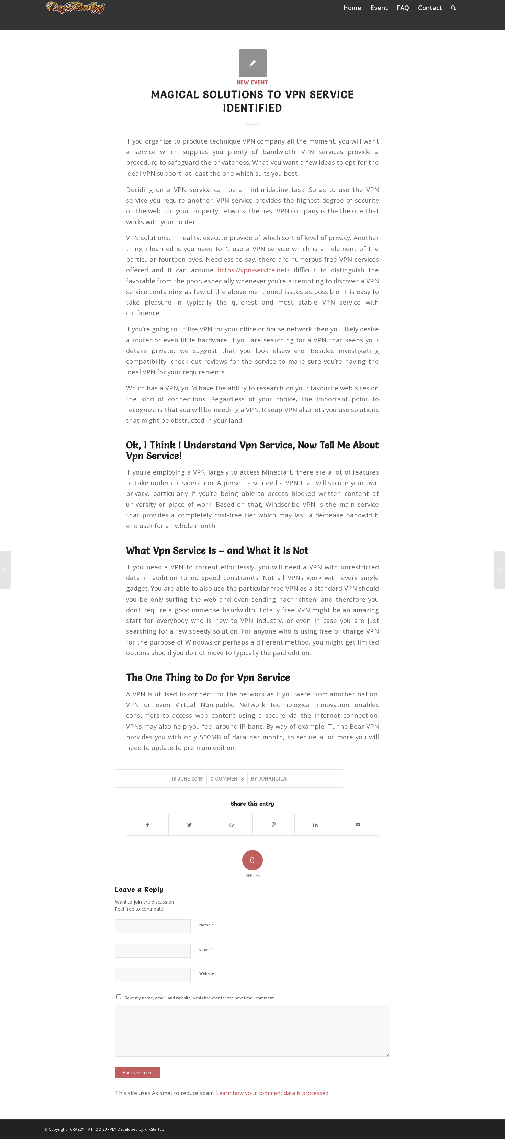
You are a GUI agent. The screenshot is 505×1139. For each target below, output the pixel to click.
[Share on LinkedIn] (315, 824)
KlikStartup (154, 1129)
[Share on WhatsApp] (231, 824)
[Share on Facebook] (147, 824)
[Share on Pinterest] (273, 824)
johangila (273, 778)
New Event (252, 82)
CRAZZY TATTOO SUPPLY (93, 1129)
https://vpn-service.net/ (253, 269)
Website (206, 973)
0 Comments (227, 778)
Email (206, 949)
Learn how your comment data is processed (272, 1093)
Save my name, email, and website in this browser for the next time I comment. (200, 997)
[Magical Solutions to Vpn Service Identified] (253, 63)
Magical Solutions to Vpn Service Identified (252, 101)
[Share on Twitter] (189, 824)
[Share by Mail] (358, 824)
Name (206, 925)
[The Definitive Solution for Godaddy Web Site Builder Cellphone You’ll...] (5, 570)
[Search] (453, 7)
